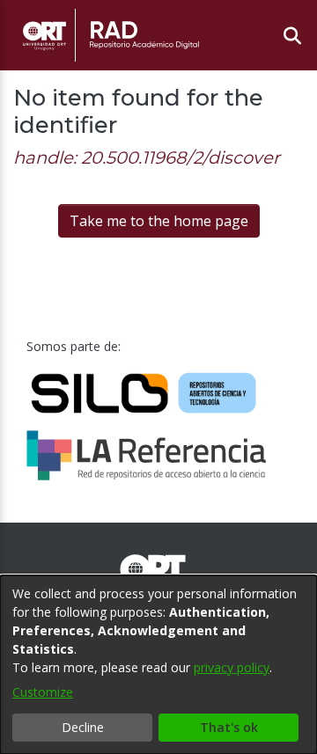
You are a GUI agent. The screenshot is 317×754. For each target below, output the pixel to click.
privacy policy (231, 667)
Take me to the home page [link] (159, 221)
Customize (42, 692)
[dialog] (158, 664)
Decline (83, 727)
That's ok (229, 727)
